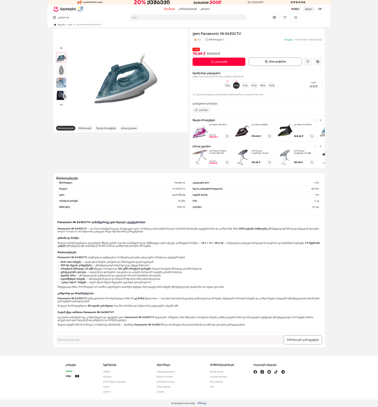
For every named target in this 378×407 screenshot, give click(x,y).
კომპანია (106, 372)
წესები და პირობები (165, 377)
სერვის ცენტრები (164, 387)
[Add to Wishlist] (308, 62)
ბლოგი (106, 387)
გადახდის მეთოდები (218, 377)
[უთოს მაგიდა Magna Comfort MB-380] (200, 157)
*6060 (69, 371)
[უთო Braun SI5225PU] (200, 131)
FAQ (212, 387)
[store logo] (64, 8)
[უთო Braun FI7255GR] (285, 131)
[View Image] (61, 57)
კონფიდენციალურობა (166, 372)
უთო (70, 24)
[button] (321, 9)
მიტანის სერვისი (216, 372)
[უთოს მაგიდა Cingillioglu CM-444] (242, 157)
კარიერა (205, 9)
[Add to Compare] (318, 62)
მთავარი (61, 24)
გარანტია (160, 392)
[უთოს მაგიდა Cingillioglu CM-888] (285, 157)
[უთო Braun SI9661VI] (242, 131)
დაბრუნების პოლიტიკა (166, 382)
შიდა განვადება (216, 382)
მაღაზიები (169, 9)
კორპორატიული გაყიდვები (114, 382)
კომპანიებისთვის (188, 9)
